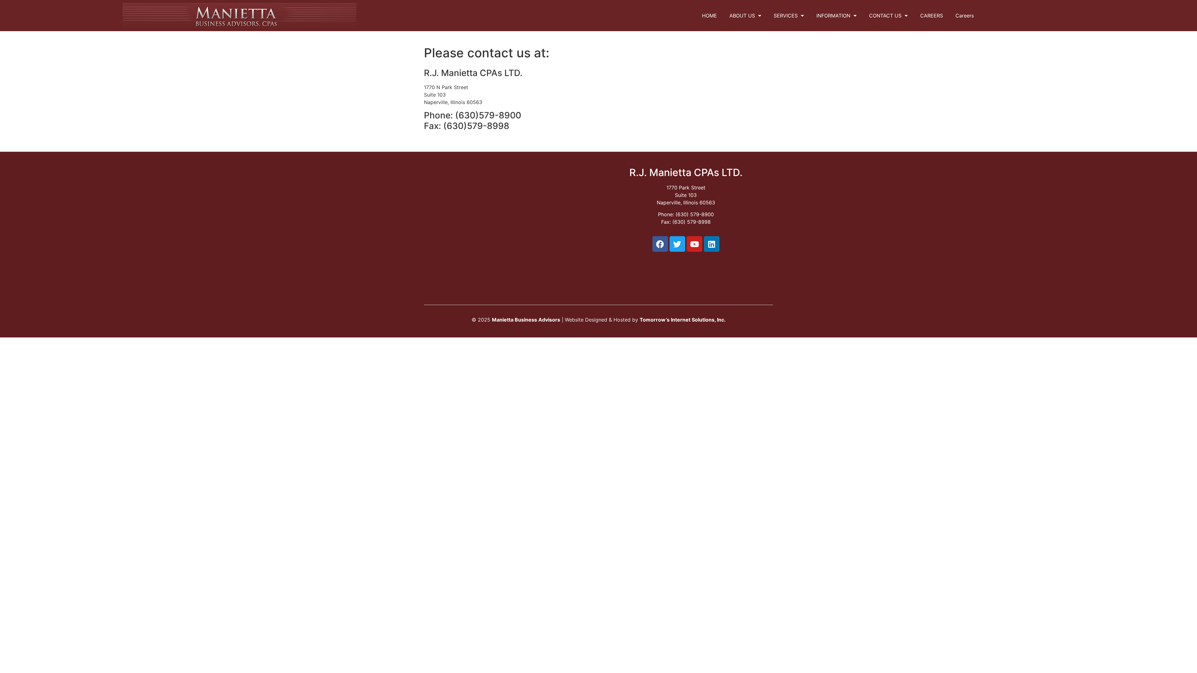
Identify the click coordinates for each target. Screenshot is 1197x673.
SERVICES (786, 15)
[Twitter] (677, 244)
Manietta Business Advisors (526, 320)
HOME (709, 15)
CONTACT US (885, 15)
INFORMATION (833, 15)
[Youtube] (694, 244)
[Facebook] (660, 244)
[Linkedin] (711, 244)
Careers (964, 15)
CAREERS (931, 15)
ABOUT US (742, 15)
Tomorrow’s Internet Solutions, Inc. (683, 320)
